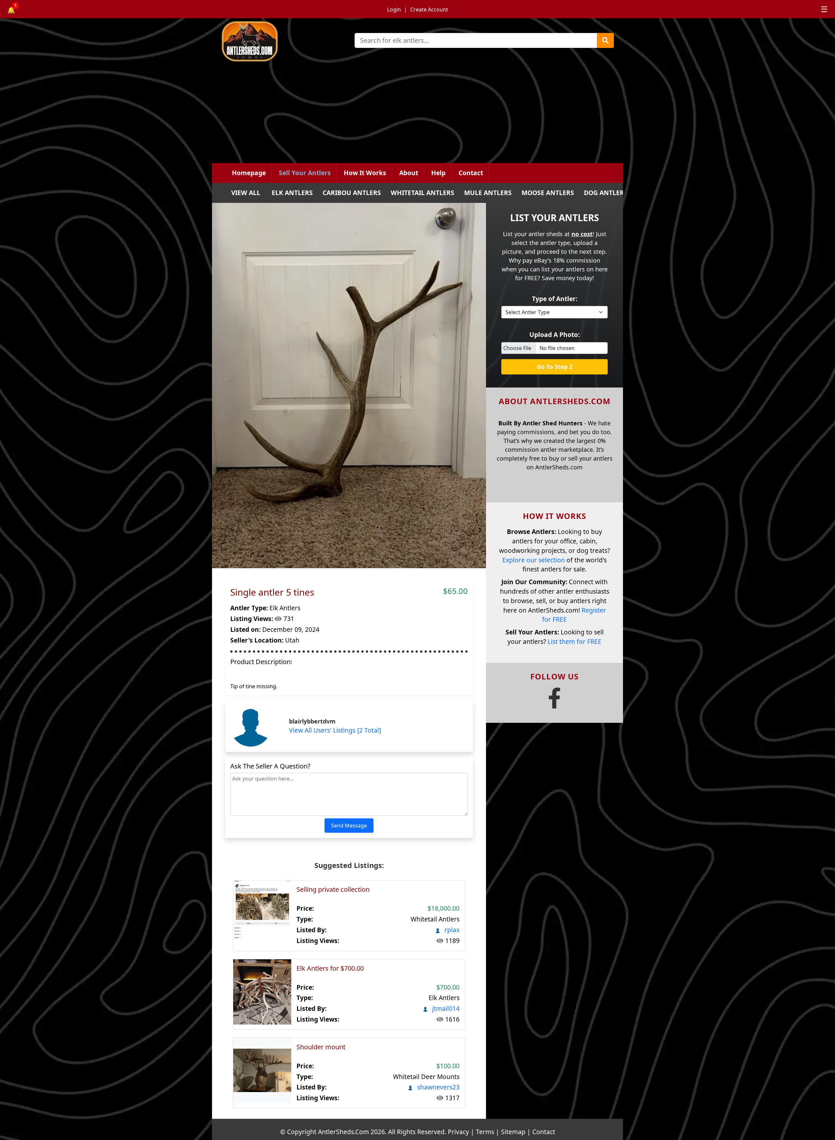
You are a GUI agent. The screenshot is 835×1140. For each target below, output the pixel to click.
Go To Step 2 (554, 367)
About (408, 172)
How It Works (365, 172)
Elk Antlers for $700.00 (330, 968)
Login (394, 9)
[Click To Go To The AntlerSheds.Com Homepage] (284, 43)
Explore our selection (533, 559)
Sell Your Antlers (305, 172)
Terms (485, 1131)
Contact (471, 172)
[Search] (605, 40)
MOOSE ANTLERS (548, 192)
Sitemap (513, 1131)
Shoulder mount (320, 1046)
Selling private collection (333, 889)
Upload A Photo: (554, 334)
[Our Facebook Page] (554, 703)
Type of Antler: (554, 298)
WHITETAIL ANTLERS (422, 192)
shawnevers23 (438, 1087)
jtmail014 (445, 1008)
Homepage (249, 172)
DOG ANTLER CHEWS (616, 192)
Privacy (458, 1131)
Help (438, 172)
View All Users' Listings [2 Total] (335, 730)
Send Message (349, 825)
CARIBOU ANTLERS (352, 192)
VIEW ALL (245, 192)
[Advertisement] (417, 114)
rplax (451, 929)
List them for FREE (574, 641)
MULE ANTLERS (488, 192)
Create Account (429, 9)
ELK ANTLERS (292, 192)
